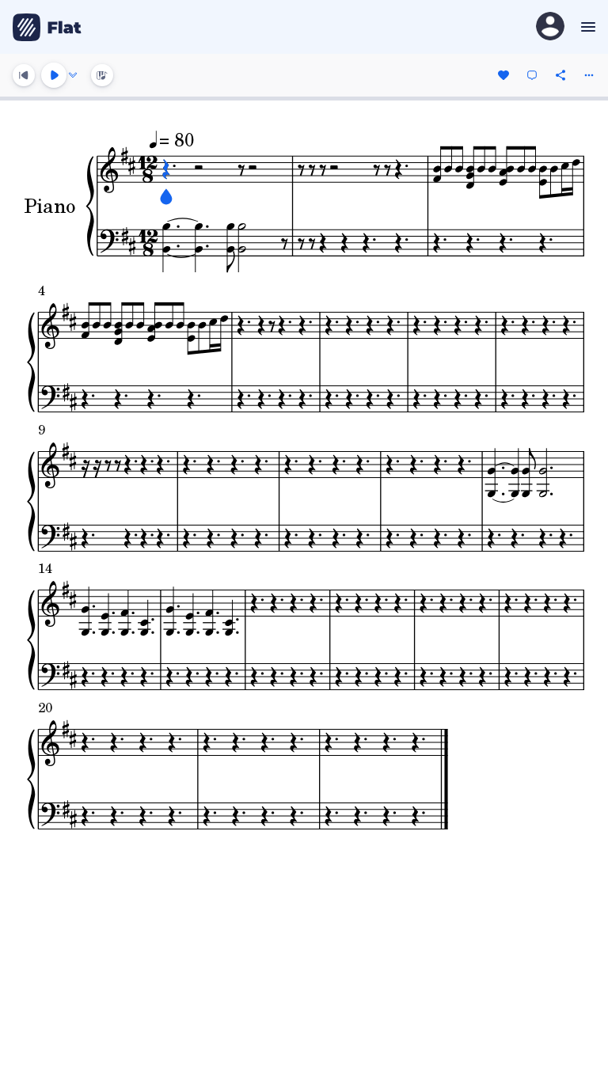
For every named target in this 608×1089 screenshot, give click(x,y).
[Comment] (532, 75)
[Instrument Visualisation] (102, 75)
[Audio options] (72, 75)
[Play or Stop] (53, 75)
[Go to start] (24, 75)
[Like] (503, 75)
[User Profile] (550, 27)
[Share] (560, 75)
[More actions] (589, 75)
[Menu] (586, 27)
